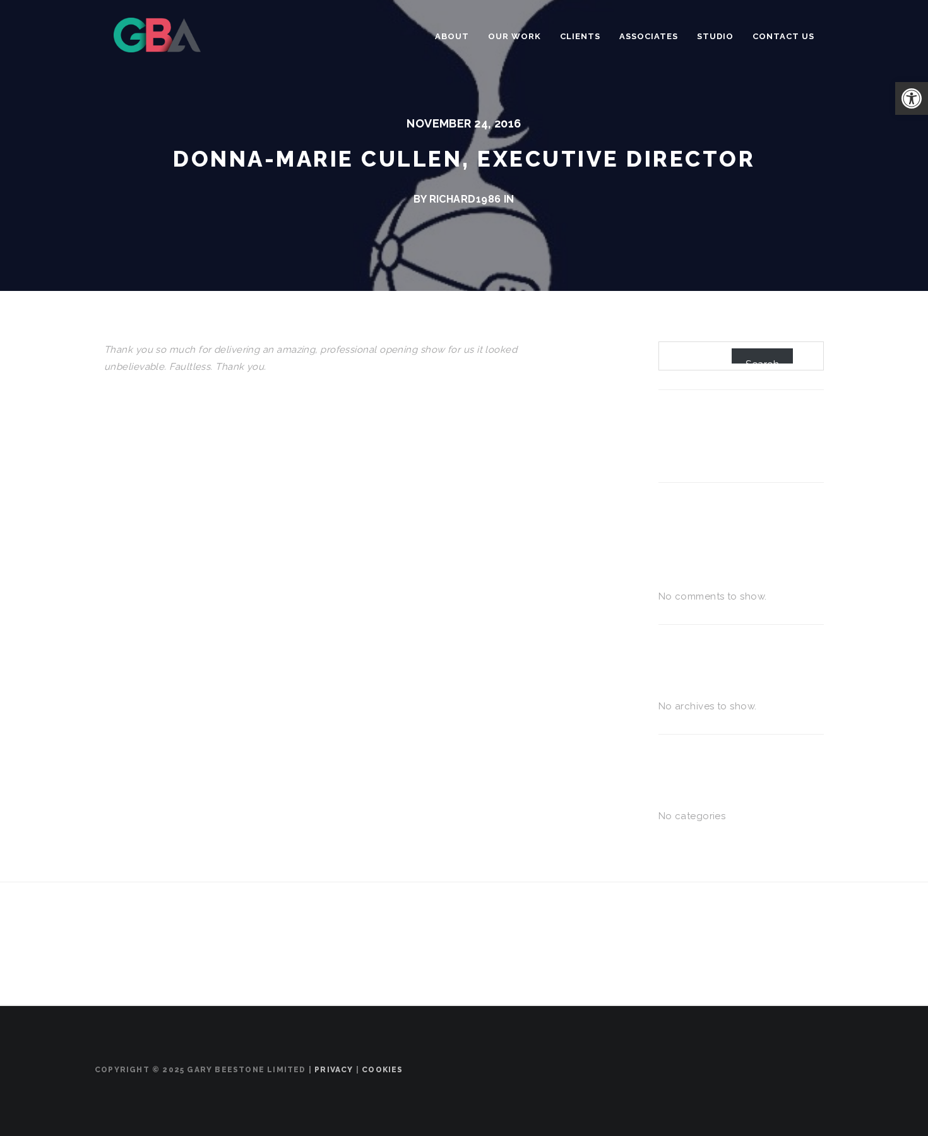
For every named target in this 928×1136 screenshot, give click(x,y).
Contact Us (783, 36)
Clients (580, 36)
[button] (911, 98)
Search (762, 361)
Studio (715, 36)
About (452, 36)
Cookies (382, 1069)
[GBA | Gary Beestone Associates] (157, 33)
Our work (514, 36)
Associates (648, 36)
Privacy (333, 1069)
